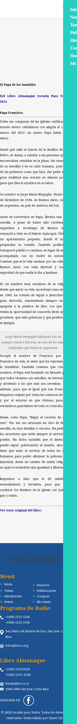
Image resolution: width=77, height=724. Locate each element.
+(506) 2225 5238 (17, 617)
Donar (8, 602)
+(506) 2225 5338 (17, 622)
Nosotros (43, 585)
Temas (8, 591)
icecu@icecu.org (16, 645)
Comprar (43, 596)
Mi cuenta (44, 602)
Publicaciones (46, 591)
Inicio (8, 584)
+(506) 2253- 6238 (18, 675)
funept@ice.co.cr (17, 683)
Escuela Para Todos (22, 57)
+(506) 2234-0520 (17, 669)
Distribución (13, 596)
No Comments (48, 61)
